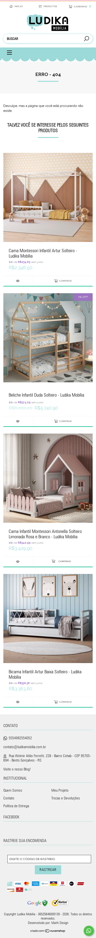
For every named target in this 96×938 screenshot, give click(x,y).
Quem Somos (12, 790)
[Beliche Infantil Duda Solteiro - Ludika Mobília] (18, 421)
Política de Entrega (16, 806)
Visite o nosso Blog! (17, 769)
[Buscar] (86, 39)
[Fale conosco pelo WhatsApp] (89, 931)
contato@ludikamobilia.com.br (24, 747)
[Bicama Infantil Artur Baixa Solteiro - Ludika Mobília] (18, 702)
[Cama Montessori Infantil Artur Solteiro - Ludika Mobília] (18, 281)
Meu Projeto (60, 790)
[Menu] (7, 52)
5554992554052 (20, 738)
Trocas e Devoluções (65, 798)
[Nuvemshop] (48, 931)
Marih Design (59, 923)
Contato (8, 798)
